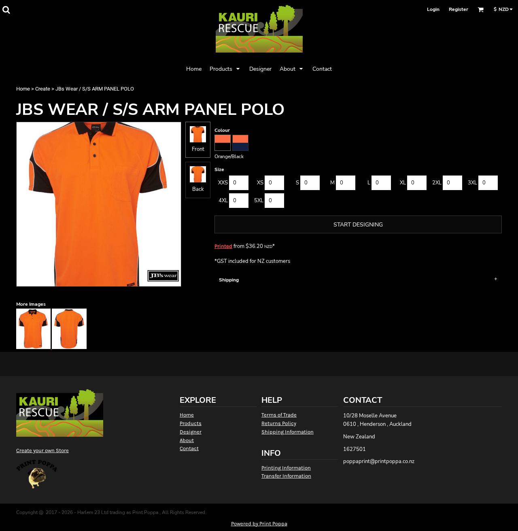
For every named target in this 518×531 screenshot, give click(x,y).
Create (42, 89)
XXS (223, 182)
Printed (223, 246)
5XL (258, 200)
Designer (191, 432)
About (187, 440)
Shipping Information (287, 432)
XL (403, 182)
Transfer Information (286, 476)
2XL (437, 182)
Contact (189, 448)
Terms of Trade (279, 415)
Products (191, 423)
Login (433, 9)
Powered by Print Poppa (259, 523)
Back (198, 189)
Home (23, 89)
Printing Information (286, 468)
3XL (472, 182)
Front (198, 149)
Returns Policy (278, 423)
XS (260, 182)
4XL (223, 200)
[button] (6, 10)
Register (458, 9)
